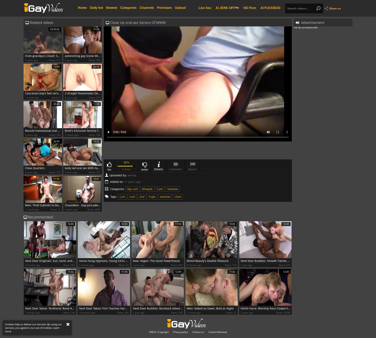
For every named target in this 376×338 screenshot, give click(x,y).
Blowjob (147, 189)
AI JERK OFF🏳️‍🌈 (227, 7)
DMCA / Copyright (159, 332)
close (177, 196)
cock (132, 196)
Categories (128, 7)
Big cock (132, 189)
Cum (160, 189)
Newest (111, 7)
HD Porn (249, 7)
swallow (165, 196)
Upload (180, 7)
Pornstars (164, 7)
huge (152, 196)
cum (122, 196)
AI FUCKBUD (270, 7)
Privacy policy (180, 332)
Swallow (172, 189)
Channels (147, 7)
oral (142, 196)
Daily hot (96, 7)
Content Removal (217, 332)
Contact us (198, 332)
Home (82, 7)
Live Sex (205, 7)
